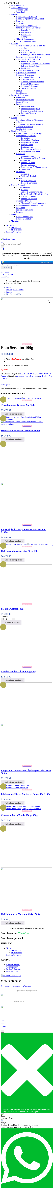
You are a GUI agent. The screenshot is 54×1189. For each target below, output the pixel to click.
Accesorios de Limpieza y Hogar (29, 133)
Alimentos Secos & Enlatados (28, 59)
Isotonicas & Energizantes (26, 25)
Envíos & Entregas (13, 969)
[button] (5, 277)
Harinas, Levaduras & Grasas (27, 70)
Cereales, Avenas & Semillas (32, 82)
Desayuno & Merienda (25, 75)
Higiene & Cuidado (24, 219)
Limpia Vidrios (27, 145)
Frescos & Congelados (20, 95)
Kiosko (14, 118)
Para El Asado (21, 93)
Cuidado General (23, 187)
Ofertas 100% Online (19, 7)
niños (49, 376)
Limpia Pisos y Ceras (29, 142)
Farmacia (19, 212)
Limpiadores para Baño (30, 151)
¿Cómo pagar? (12, 967)
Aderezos (25, 50)
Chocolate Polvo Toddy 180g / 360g (19, 815)
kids (36, 376)
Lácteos (19, 104)
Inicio (8, 287)
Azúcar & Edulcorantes (30, 77)
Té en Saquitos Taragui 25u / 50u (18, 405)
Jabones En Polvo (28, 163)
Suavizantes (26, 169)
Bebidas (14, 14)
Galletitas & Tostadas (29, 86)
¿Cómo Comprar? (13, 965)
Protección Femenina (24, 210)
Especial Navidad (18, 5)
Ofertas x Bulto (22, 10)
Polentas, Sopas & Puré (30, 66)
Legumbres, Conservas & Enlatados (35, 64)
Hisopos (24, 190)
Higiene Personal (18, 185)
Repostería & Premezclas (26, 73)
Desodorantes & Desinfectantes (33, 158)
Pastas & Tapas (22, 102)
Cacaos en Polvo (27, 79)
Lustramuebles (27, 147)
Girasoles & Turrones (24, 127)
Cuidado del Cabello (24, 201)
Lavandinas (25, 138)
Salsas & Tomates (28, 52)
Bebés (13, 214)
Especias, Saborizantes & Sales (28, 57)
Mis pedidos (16, 227)
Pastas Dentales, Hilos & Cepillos (34, 194)
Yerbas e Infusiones (29, 88)
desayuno (20, 376)
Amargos (24, 37)
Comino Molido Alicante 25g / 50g (18, 671)
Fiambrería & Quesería (25, 100)
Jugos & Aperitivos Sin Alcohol (28, 28)
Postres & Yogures (28, 113)
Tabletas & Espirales (29, 176)
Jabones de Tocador (29, 199)
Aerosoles (25, 174)
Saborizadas (26, 34)
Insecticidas (20, 172)
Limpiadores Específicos (26, 136)
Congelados (20, 115)
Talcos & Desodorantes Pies (32, 192)
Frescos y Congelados (14, 290)
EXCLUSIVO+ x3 (27, 374)
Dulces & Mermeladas (30, 84)
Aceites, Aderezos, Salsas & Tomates (30, 46)
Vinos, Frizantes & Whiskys (27, 41)
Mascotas (14, 221)
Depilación (20, 208)
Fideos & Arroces (28, 61)
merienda (42, 376)
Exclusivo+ (29, 376)
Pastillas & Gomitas (24, 129)
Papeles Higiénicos (28, 181)
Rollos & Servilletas (29, 183)
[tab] (27, 384)
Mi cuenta (10, 225)
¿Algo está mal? (12, 971)
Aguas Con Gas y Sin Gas (26, 16)
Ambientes (20, 154)
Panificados (25, 68)
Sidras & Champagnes (25, 39)
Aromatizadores (27, 156)
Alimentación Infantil (24, 217)
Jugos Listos (26, 32)
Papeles (19, 178)
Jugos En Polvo (27, 30)
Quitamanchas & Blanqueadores (34, 167)
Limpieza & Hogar (18, 131)
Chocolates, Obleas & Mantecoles (29, 120)
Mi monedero (16, 230)
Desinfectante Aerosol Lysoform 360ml (20, 430)
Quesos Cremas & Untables (32, 111)
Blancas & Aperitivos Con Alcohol (30, 19)
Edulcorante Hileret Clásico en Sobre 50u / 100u (25, 794)
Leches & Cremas (28, 106)
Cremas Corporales (28, 196)
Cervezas (19, 21)
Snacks (19, 91)
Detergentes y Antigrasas (31, 149)
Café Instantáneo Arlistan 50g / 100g (20, 551)
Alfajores (19, 122)
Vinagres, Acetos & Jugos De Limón (35, 55)
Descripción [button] (6, 384)
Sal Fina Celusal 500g (12, 608)
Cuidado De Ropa (23, 160)
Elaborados (20, 97)
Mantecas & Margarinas (30, 109)
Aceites (24, 48)
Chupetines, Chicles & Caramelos (29, 124)
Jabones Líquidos (28, 165)
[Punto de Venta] (3, 262)
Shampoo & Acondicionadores (33, 203)
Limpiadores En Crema (30, 140)
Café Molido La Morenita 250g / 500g (20, 914)
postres (4, 378)
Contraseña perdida (13, 232)
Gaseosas (19, 23)
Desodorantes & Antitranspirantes (29, 205)
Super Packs (21, 12)
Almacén (14, 43)
